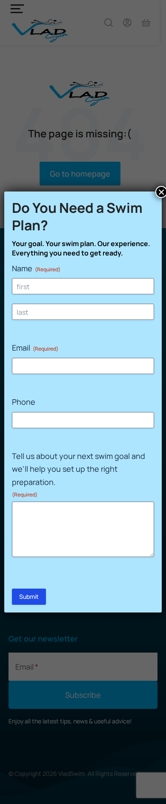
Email (35, 347)
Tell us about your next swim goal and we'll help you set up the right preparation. (78, 475)
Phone (23, 402)
